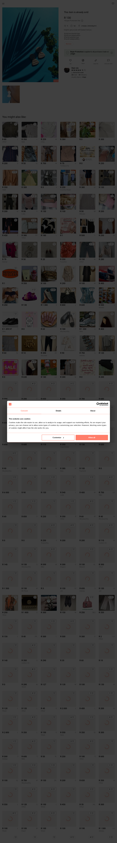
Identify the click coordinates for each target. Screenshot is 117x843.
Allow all (91, 437)
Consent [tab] (24, 411)
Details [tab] (58, 411)
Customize (57, 437)
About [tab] (92, 411)
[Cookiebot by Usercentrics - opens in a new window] (98, 404)
